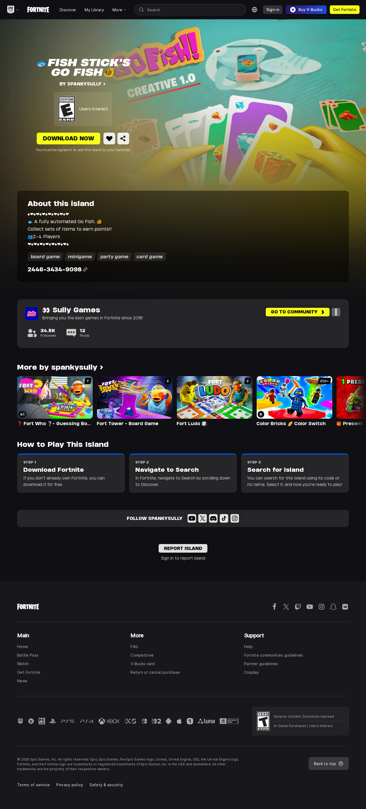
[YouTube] (192, 518)
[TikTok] (224, 518)
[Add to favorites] (109, 138)
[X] (202, 518)
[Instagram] (234, 518)
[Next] (351, 401)
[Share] (123, 138)
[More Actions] (336, 312)
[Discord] (213, 518)
